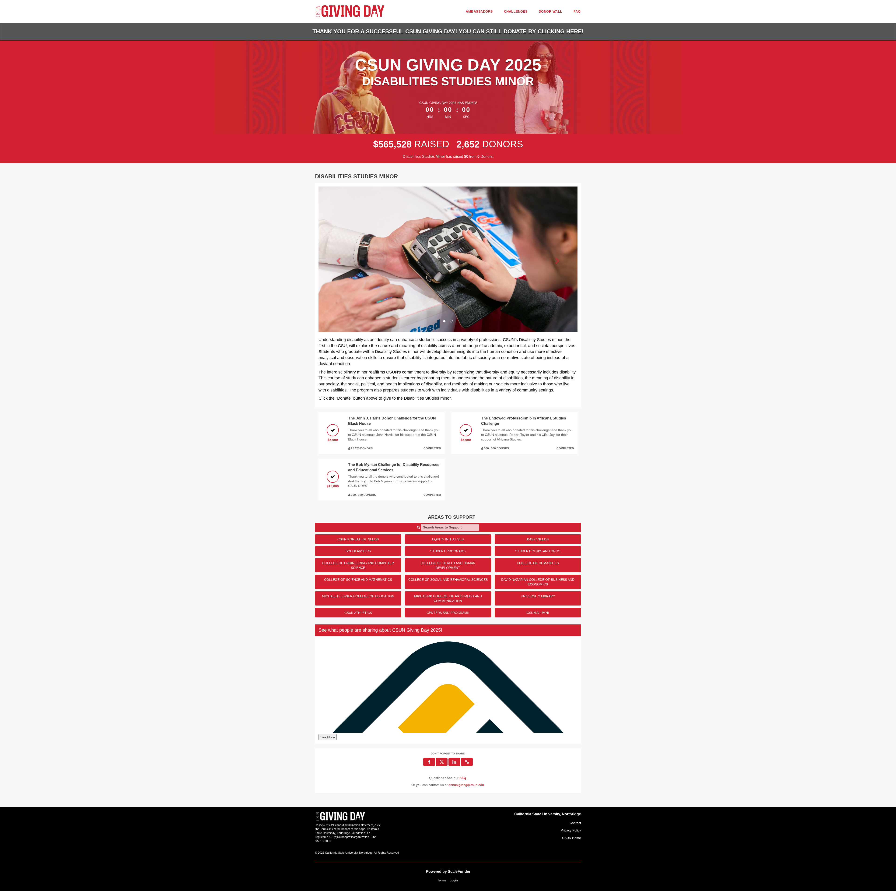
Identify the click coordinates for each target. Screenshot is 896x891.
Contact (575, 823)
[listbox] (448, 259)
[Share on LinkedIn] (454, 762)
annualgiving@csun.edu (466, 785)
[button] (337, 259)
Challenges (516, 11)
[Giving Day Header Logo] (350, 11)
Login (454, 880)
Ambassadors (479, 11)
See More (327, 737)
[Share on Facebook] (429, 762)
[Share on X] (442, 762)
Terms (441, 880)
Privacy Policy (571, 830)
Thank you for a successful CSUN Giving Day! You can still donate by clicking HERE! (448, 31)
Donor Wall (550, 11)
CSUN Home (571, 838)
